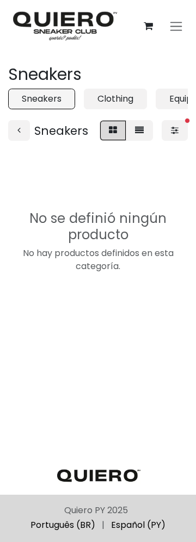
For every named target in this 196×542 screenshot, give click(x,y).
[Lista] (139, 130)
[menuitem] (62, 525)
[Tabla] (113, 130)
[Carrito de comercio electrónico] (148, 26)
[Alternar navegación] (176, 26)
